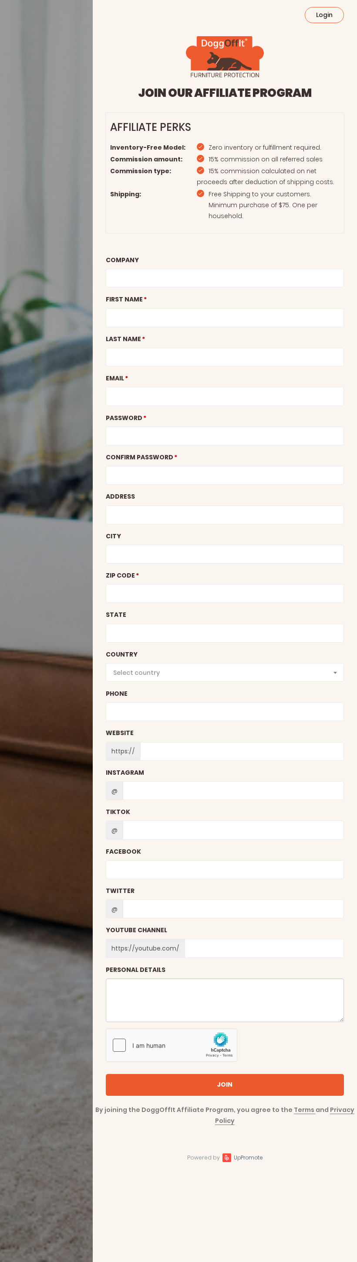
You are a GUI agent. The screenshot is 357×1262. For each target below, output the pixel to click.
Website (120, 732)
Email (115, 378)
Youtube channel (136, 930)
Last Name (123, 339)
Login (324, 14)
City (113, 536)
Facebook (123, 851)
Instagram (125, 772)
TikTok (118, 811)
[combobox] (225, 672)
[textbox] (225, 672)
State (116, 614)
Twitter (120, 890)
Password (124, 418)
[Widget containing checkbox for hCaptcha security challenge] (171, 1045)
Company (122, 260)
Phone (117, 693)
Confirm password (139, 457)
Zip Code (120, 575)
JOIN (224, 1084)
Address (120, 496)
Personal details (135, 969)
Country (122, 654)
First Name (124, 299)
